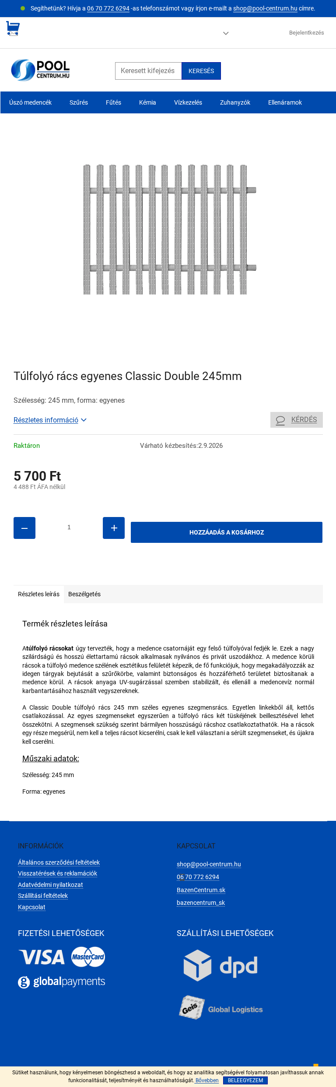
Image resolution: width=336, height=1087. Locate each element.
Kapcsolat (32, 907)
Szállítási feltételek (43, 895)
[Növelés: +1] (114, 528)
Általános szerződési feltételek (59, 862)
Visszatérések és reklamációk (57, 873)
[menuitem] (30, 102)
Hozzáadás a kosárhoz (226, 532)
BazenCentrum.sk (201, 890)
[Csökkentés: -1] (24, 528)
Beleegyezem (245, 1080)
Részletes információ (46, 420)
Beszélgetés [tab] (84, 594)
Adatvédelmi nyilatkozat (50, 884)
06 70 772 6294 (108, 8)
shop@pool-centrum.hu (265, 8)
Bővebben (206, 1080)
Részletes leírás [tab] (39, 594)
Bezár (74, 572)
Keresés (201, 70)
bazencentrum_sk (201, 902)
